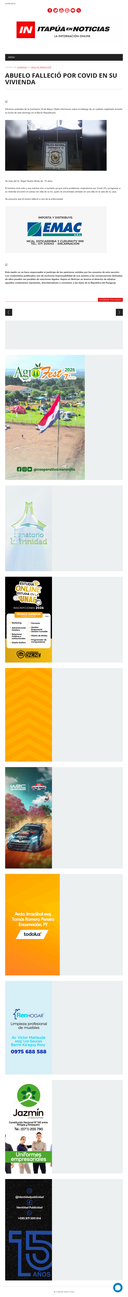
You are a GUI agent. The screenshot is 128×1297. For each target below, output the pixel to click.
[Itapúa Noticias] (64, 44)
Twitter (55, 10)
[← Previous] (8, 312)
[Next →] (119, 312)
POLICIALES (115, 300)
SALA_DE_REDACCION (41, 67)
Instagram (67, 10)
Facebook (49, 10)
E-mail (73, 11)
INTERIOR (104, 300)
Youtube (61, 10)
